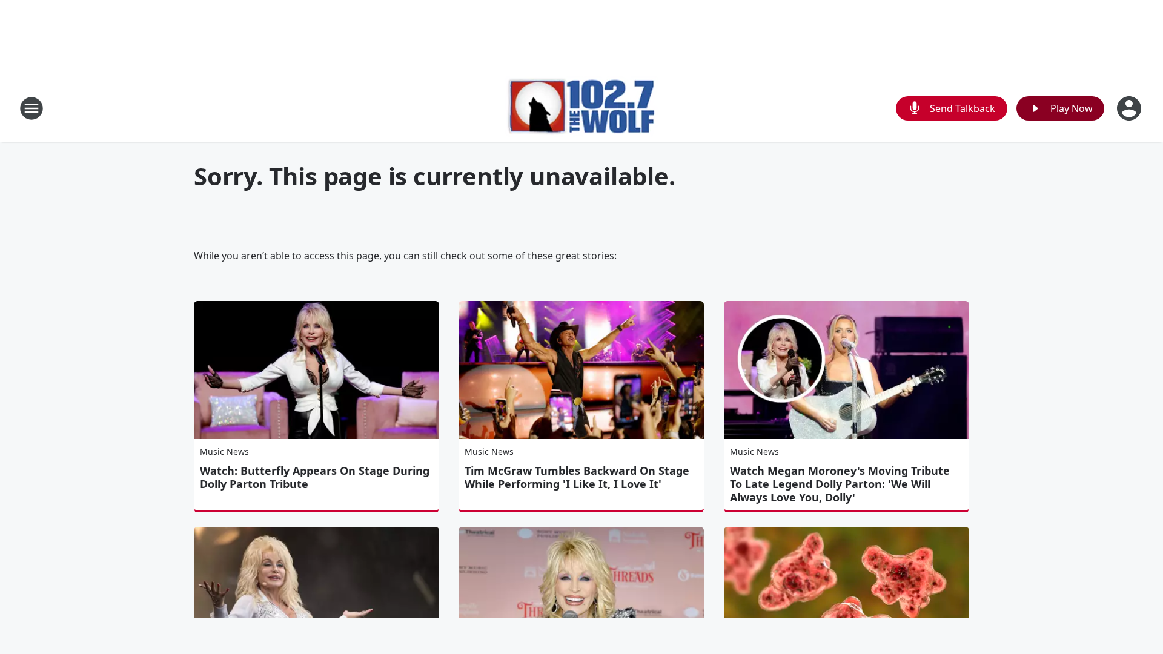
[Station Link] (581, 108)
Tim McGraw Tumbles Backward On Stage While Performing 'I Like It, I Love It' (577, 477)
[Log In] (1130, 108)
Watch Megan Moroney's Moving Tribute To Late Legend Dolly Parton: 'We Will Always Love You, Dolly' (840, 484)
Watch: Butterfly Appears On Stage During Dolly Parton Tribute (314, 477)
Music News (224, 451)
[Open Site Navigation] (31, 108)
